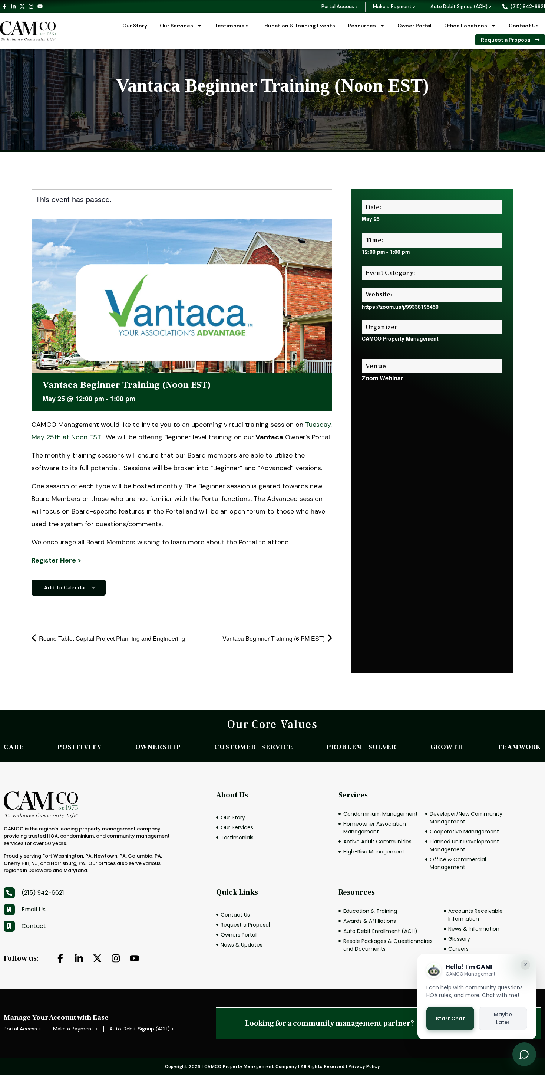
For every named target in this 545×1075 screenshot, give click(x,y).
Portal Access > (339, 6)
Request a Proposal (506, 39)
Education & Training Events (298, 25)
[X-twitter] (22, 6)
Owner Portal (414, 25)
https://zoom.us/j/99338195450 (400, 306)
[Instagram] (31, 6)
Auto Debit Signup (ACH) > (460, 6)
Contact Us (524, 25)
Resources (362, 25)
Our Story (134, 25)
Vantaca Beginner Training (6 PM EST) (274, 638)
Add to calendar (65, 587)
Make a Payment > (394, 6)
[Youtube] (40, 6)
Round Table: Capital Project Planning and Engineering (111, 638)
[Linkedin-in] (13, 6)
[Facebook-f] (4, 6)
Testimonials (232, 25)
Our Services (176, 25)
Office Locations (465, 25)
